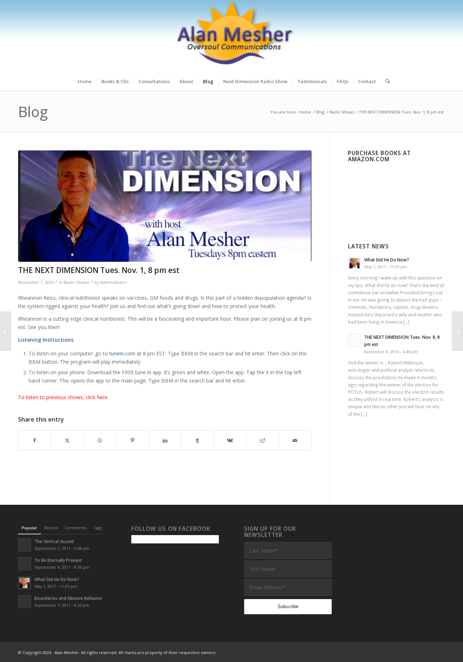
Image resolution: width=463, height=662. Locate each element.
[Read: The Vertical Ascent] (24, 544)
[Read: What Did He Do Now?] (354, 263)
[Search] (385, 81)
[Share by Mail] (295, 440)
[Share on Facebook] (34, 440)
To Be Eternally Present (58, 560)
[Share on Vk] (230, 440)
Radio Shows (76, 282)
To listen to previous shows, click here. (63, 397)
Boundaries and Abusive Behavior (68, 598)
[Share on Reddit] (262, 440)
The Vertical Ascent (54, 541)
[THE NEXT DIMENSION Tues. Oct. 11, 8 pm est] (5, 331)
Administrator (113, 282)
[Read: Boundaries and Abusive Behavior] (24, 601)
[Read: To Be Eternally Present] (24, 563)
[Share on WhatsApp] (100, 440)
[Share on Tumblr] (198, 440)
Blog (33, 111)
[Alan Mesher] (231, 36)
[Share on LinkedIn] (165, 440)
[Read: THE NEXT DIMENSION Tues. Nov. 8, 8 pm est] (354, 340)
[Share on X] (67, 440)
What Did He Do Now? (386, 259)
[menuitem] (84, 81)
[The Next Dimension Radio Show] (164, 206)
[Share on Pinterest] (132, 440)
